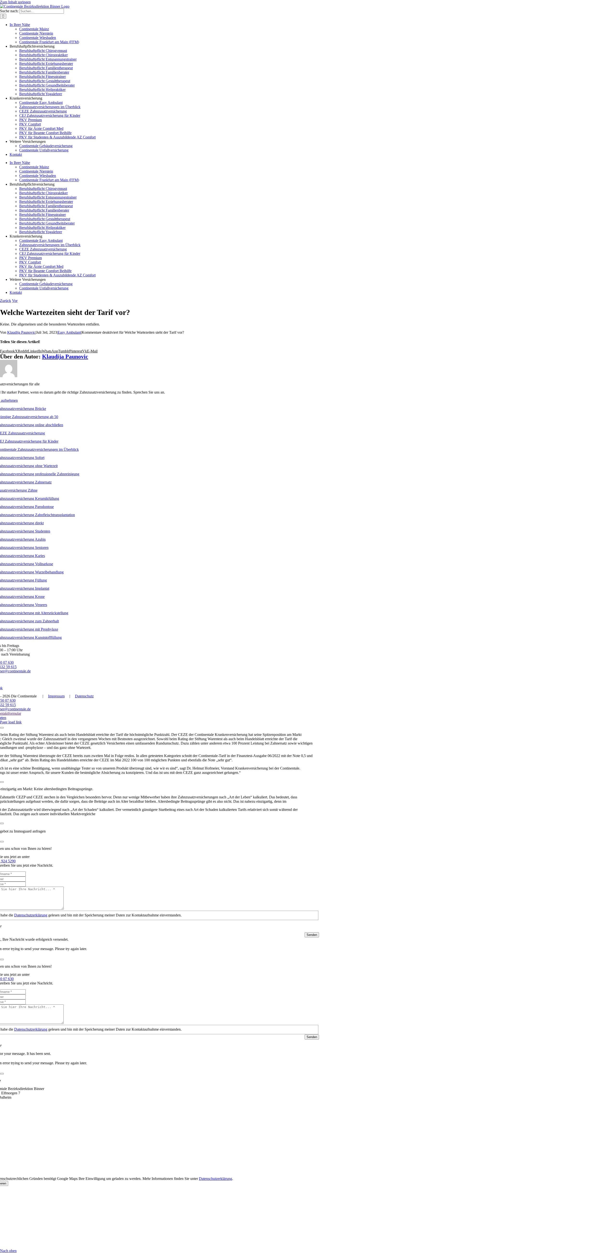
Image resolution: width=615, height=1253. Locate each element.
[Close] (2, 727)
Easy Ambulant (69, 332)
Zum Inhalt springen (15, 2)
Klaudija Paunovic (21, 332)
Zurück (5, 301)
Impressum (56, 696)
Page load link (11, 722)
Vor (15, 301)
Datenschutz (84, 696)
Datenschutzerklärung (30, 915)
